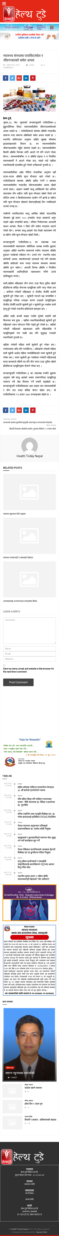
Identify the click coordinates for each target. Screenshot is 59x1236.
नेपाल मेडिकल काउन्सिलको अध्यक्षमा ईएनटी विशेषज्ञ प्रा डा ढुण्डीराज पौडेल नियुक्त (36, 851)
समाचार (31, 65)
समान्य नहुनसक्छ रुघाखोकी (20, 1073)
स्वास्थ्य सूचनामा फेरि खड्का (14, 513)
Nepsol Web (41, 1232)
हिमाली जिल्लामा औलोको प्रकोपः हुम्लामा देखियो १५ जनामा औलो (32, 429)
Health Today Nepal (29, 456)
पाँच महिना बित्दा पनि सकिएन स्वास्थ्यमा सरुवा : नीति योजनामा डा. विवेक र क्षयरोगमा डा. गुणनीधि (36, 801)
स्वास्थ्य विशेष (28, 1117)
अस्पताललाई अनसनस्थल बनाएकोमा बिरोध (20, 601)
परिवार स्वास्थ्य (29, 1085)
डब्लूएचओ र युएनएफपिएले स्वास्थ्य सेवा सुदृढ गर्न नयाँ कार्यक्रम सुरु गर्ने (37, 839)
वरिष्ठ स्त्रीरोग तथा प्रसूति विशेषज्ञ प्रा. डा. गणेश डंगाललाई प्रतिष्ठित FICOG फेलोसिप (37, 815)
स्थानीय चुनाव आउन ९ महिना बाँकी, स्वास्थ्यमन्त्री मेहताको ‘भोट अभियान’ (33, 877)
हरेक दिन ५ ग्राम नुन (34, 1103)
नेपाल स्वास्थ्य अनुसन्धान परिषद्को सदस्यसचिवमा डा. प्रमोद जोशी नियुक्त (34, 827)
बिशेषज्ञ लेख (10, 1068)
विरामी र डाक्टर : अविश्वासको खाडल (40, 1119)
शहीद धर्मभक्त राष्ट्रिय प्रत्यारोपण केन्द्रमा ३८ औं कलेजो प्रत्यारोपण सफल (36, 788)
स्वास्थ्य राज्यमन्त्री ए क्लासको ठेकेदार (18, 557)
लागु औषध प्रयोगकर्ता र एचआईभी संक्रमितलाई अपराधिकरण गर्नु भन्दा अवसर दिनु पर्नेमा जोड (36, 864)
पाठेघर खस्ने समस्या (33, 1087)
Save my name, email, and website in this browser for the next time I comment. (28, 670)
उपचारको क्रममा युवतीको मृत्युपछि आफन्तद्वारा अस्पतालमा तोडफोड (27, 422)
